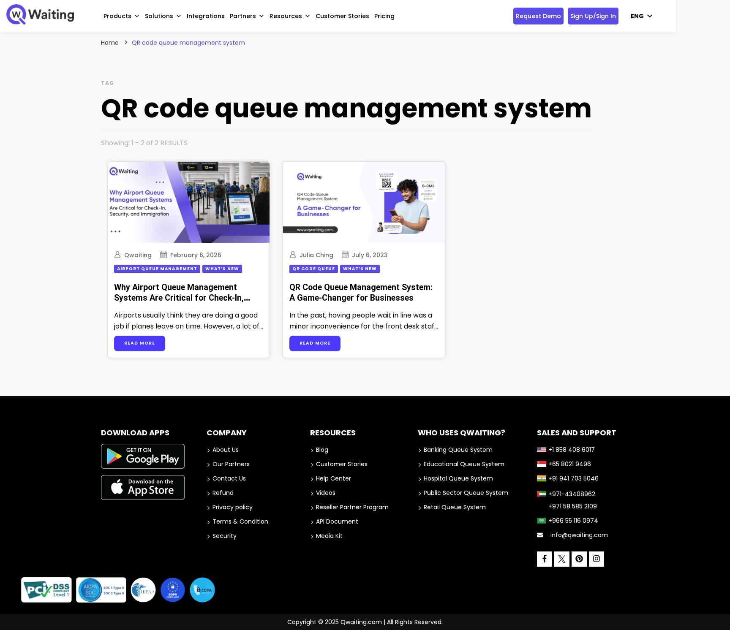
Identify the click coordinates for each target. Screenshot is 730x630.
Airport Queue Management (157, 269)
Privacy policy (232, 507)
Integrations (206, 16)
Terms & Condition (240, 521)
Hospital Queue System (458, 478)
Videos (325, 493)
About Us (225, 449)
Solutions (159, 16)
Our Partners (231, 464)
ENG (637, 16)
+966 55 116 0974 (573, 520)
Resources (286, 16)
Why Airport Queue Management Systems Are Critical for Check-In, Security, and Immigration (179, 298)
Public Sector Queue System (466, 493)
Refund (223, 493)
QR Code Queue (313, 269)
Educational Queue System (464, 464)
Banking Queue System (458, 449)
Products (117, 16)
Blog (322, 449)
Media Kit (329, 536)
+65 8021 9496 (569, 464)
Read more (139, 343)
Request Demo (538, 16)
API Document (337, 521)
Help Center (333, 478)
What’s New (222, 269)
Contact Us (229, 478)
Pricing (384, 16)
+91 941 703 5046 (573, 478)
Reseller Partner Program (352, 507)
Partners (243, 16)
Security (224, 536)
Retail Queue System (455, 507)
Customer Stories (342, 16)
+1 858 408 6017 (571, 449)
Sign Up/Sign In (593, 16)
